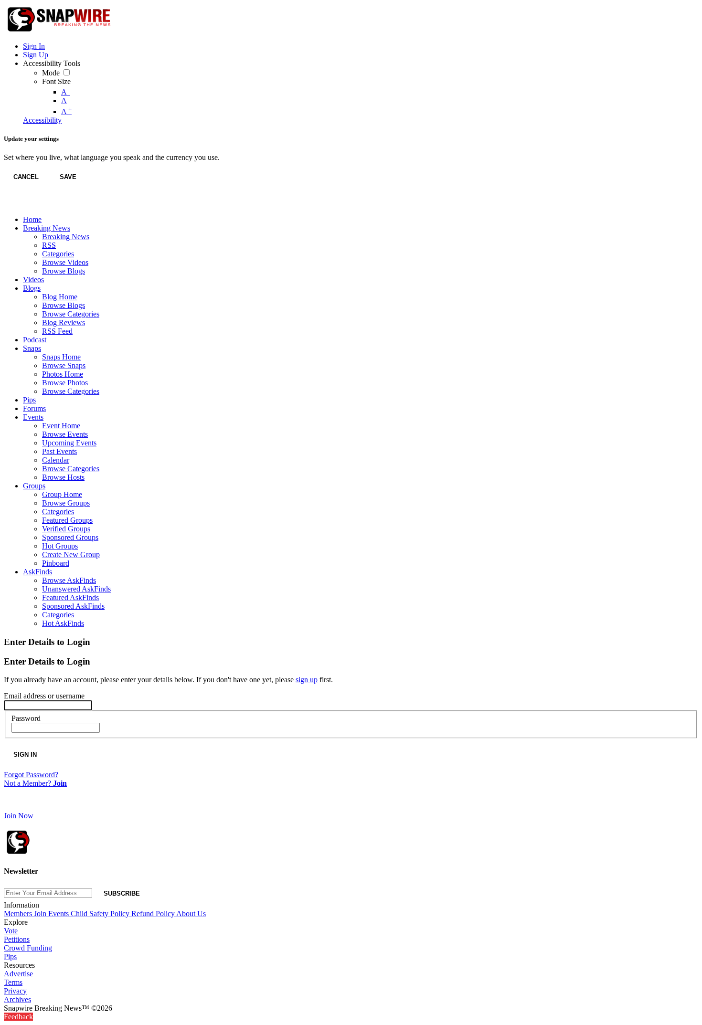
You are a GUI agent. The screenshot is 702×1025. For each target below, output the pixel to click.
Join (41, 913)
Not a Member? (35, 783)
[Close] (13, 204)
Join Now (18, 816)
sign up (307, 680)
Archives (17, 999)
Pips (10, 956)
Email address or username (44, 696)
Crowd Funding (28, 948)
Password (26, 718)
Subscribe (122, 893)
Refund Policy (153, 913)
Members (19, 913)
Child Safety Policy (101, 913)
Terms (13, 982)
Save (68, 176)
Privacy (15, 991)
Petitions (17, 939)
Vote (11, 931)
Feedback (18, 1017)
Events (59, 913)
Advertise (18, 974)
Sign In (25, 754)
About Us (191, 913)
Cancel (26, 176)
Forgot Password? (31, 775)
